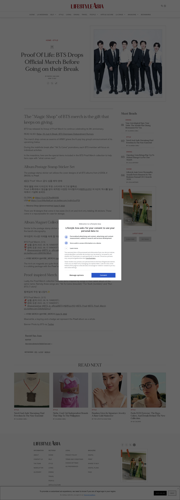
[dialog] (90, 250)
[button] (90, 248)
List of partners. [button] (91, 258)
